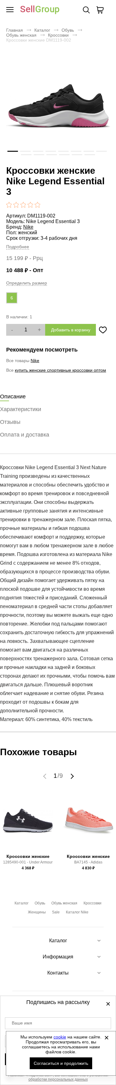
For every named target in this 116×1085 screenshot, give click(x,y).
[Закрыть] (106, 1037)
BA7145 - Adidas (88, 862)
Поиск (86, 10)
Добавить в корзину (70, 329)
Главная (14, 30)
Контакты (58, 972)
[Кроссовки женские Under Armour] (28, 823)
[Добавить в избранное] (103, 330)
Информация (58, 956)
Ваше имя (22, 1022)
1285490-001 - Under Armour (28, 862)
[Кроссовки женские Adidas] (88, 823)
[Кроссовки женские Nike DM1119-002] (58, 106)
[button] (45, 776)
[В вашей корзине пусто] (100, 10)
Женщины (37, 912)
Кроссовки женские (27, 856)
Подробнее (17, 246)
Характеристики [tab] (20, 409)
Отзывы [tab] (10, 422)
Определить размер (26, 282)
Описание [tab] (13, 396)
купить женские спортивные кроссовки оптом (60, 370)
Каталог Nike (77, 912)
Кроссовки (58, 35)
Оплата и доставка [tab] (24, 435)
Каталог (42, 30)
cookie (60, 1036)
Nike (28, 227)
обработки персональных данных (58, 1079)
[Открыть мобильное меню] (10, 10)
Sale (56, 912)
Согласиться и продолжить (61, 1063)
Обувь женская (21, 35)
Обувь (68, 30)
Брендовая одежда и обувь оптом (40, 10)
